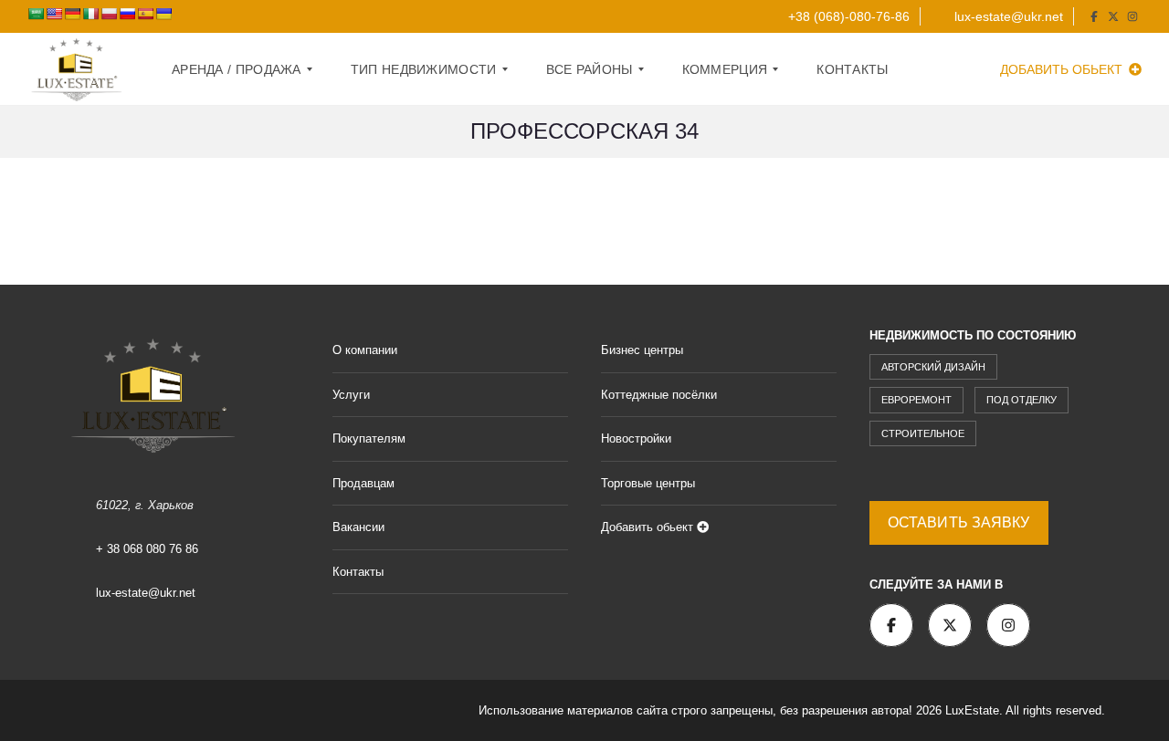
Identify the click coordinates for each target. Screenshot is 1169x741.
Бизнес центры (642, 350)
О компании (364, 350)
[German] (72, 13)
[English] (54, 13)
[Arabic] (35, 13)
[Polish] (108, 13)
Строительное (922, 433)
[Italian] (90, 13)
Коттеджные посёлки (659, 395)
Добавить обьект (1063, 69)
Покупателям (368, 438)
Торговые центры (648, 483)
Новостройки (636, 438)
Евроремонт (916, 399)
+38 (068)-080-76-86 (847, 16)
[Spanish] (145, 13)
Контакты (358, 572)
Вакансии (358, 527)
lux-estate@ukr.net (1007, 16)
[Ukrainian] (163, 13)
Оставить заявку (959, 522)
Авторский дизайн (933, 366)
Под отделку (1021, 399)
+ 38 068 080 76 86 (147, 549)
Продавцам (363, 483)
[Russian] (127, 13)
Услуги (351, 395)
